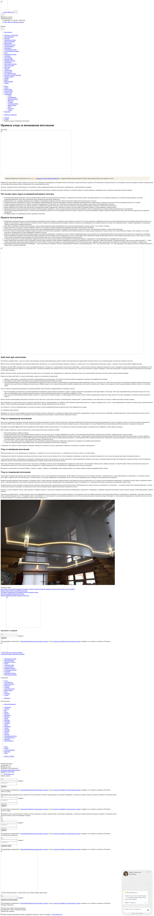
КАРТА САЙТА (9, 756)
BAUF (6, 80)
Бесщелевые (8, 43)
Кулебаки (7, 721)
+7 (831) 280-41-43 (8, 12)
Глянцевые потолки (10, 54)
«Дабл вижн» (8, 70)
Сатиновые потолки (10, 49)
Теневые (6, 68)
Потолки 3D (8, 72)
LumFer (6, 78)
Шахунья (7, 720)
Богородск (7, 715)
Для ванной (7, 62)
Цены (6, 86)
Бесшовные (7, 48)
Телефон (21, 636)
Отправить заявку (6, 846)
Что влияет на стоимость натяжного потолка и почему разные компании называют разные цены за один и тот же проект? (38, 589)
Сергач (6, 728)
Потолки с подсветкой (11, 35)
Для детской (8, 57)
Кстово (6, 733)
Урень (6, 725)
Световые (7, 56)
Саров (6, 718)
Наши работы (12, 105)
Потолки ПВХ (8, 59)
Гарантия (10, 108)
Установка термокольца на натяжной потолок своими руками (19, 592)
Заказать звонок (19, 22)
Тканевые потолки (10, 40)
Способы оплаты (13, 103)
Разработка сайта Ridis (7, 771)
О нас (9, 95)
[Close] (1, 793)
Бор (5, 710)
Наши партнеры (13, 99)
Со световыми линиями (11, 51)
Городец (6, 734)
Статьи (10, 110)
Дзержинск (7, 707)
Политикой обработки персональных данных (34, 641)
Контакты (7, 111)
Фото (9, 107)
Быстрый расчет (9, 774)
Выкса (6, 712)
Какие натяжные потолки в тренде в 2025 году (15, 595)
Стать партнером (9, 750)
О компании (8, 94)
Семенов (7, 723)
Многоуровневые (9, 41)
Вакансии (11, 100)
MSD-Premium (8, 81)
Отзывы (10, 102)
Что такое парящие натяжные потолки (12, 594)
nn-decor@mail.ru (17, 652)
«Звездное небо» (9, 65)
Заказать (3, 638)
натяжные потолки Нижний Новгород (47, 178)
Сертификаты (12, 97)
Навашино (7, 726)
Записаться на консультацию (9, 899)
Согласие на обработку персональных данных (66, 641)
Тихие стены (8, 92)
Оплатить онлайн (6, 654)
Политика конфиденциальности (10, 770)
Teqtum (6, 83)
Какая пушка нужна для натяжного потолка (14, 590)
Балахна (6, 713)
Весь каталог (8, 32)
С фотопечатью (9, 46)
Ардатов (6, 731)
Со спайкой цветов (10, 73)
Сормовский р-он (9, 737)
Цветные (7, 38)
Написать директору (10, 114)
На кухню (7, 67)
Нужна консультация (18, 654)
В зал (5, 53)
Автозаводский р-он (10, 736)
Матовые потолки (9, 45)
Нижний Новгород (10, 704)
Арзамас (6, 709)
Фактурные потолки (10, 64)
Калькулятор (8, 89)
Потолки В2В (8, 91)
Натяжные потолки (6, 17)
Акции (6, 87)
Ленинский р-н (9, 741)
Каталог (3, 655)
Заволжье (7, 739)
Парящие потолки (9, 61)
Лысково (7, 729)
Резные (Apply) (8, 76)
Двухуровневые (9, 37)
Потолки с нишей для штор (12, 75)
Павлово (7, 717)
